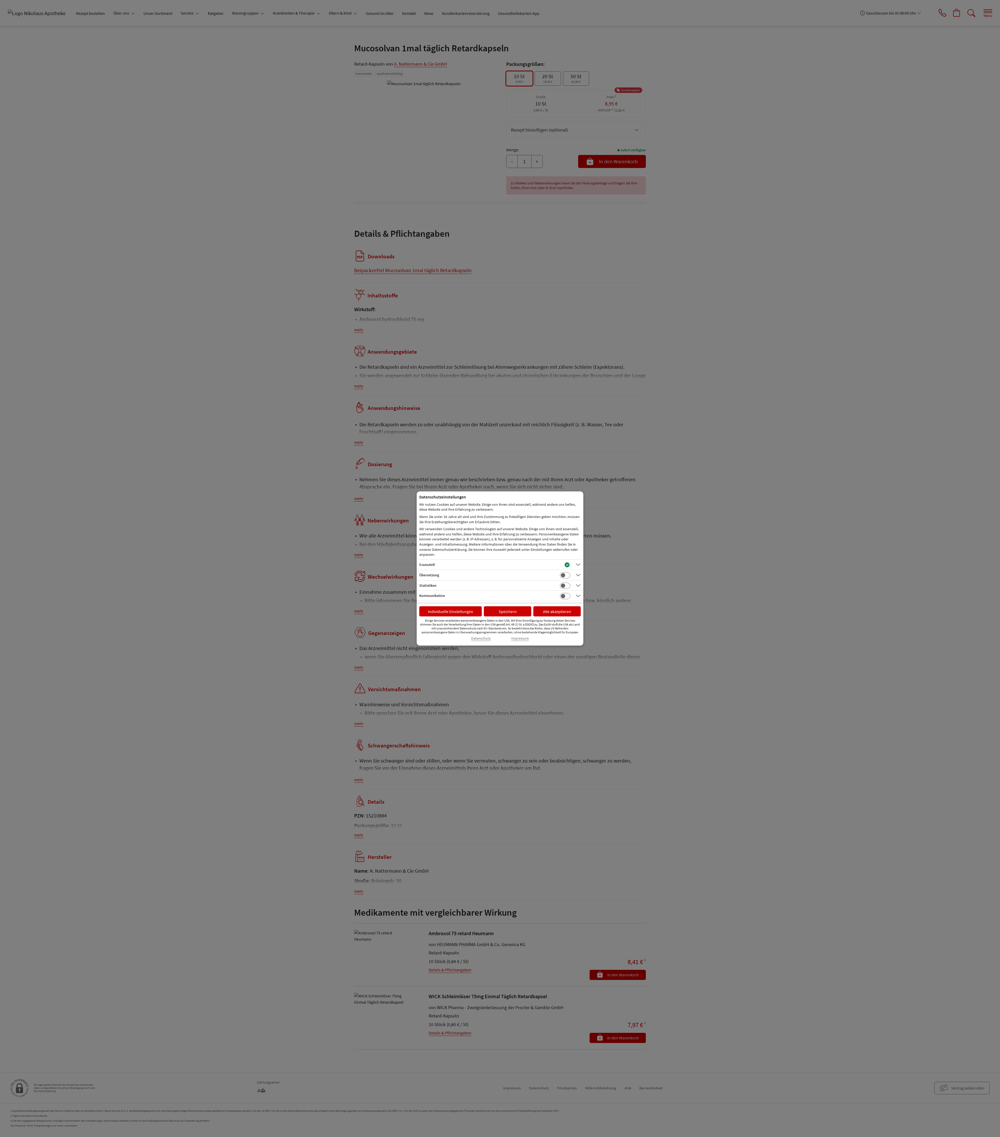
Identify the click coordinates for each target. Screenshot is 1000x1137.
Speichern (508, 611)
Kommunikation (432, 595)
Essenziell (427, 564)
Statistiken (427, 585)
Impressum (520, 638)
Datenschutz (481, 638)
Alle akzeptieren (557, 611)
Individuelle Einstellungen (450, 611)
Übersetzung (429, 575)
